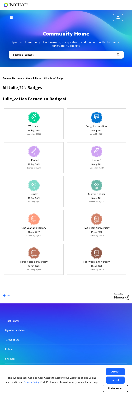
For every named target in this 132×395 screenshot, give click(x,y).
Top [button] (8, 295)
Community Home (12, 78)
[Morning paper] (96, 185)
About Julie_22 (33, 78)
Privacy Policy (31, 382)
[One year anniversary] (34, 219)
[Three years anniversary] (34, 253)
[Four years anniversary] (96, 253)
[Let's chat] (34, 151)
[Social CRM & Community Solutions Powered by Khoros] (121, 296)
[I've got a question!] (96, 117)
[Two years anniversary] (96, 219)
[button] (115, 371)
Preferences (115, 388)
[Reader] (34, 185)
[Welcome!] (34, 117)
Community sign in (118, 17)
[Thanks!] (96, 151)
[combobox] (66, 55)
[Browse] (13, 17)
